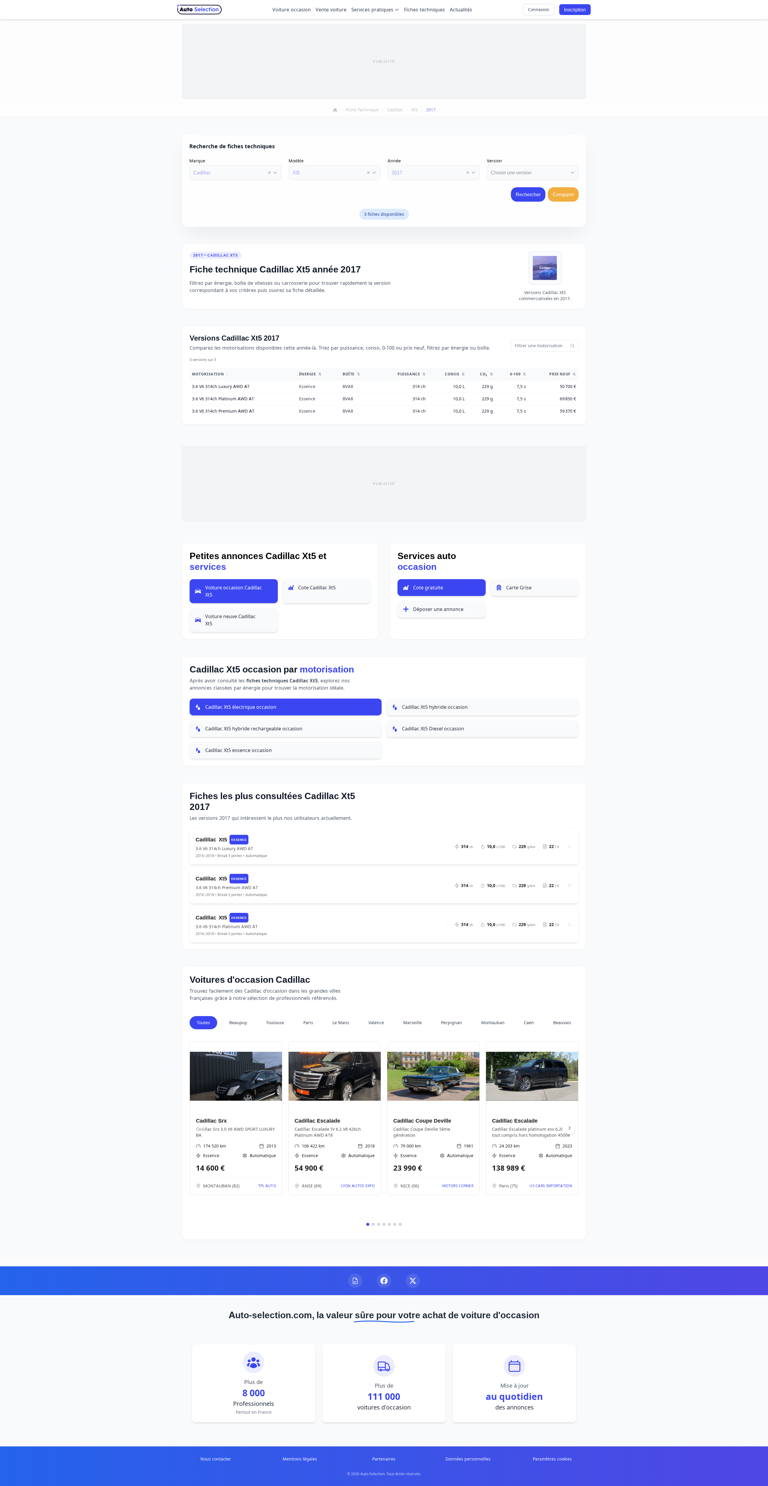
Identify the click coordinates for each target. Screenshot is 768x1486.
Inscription (575, 10)
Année (394, 160)
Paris (308, 1022)
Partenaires (383, 1458)
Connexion (538, 9)
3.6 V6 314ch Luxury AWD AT (221, 386)
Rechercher (528, 194)
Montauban (493, 1022)
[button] (269, 172)
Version (494, 160)
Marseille (412, 1022)
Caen (529, 1022)
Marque (197, 160)
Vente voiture (331, 10)
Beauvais (562, 1022)
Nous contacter (215, 1458)
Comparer (563, 194)
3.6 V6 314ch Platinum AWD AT (223, 398)
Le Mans (340, 1022)
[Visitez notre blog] (355, 1281)
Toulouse (275, 1022)
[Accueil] (335, 109)
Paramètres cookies (552, 1458)
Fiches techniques (424, 10)
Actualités (461, 10)
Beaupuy (238, 1022)
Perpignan (451, 1022)
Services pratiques (372, 10)
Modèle (296, 160)
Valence (376, 1022)
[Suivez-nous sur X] (413, 1281)
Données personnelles (468, 1458)
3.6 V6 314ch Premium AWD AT (223, 411)
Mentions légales (300, 1458)
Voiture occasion (291, 10)
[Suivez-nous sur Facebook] (384, 1281)
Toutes (203, 1022)
